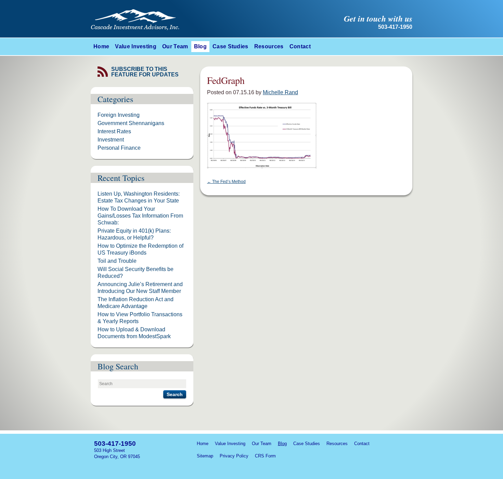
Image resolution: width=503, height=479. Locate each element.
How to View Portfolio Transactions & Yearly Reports (140, 317)
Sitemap (205, 455)
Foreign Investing (119, 115)
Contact (300, 46)
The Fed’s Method (226, 181)
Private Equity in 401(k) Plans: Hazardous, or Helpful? (134, 234)
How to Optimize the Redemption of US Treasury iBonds (140, 249)
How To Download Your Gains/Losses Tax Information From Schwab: (140, 215)
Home (101, 46)
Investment (111, 140)
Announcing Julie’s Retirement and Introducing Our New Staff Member (140, 287)
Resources (269, 46)
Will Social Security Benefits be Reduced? (135, 272)
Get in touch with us (378, 18)
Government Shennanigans (131, 123)
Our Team (175, 46)
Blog (200, 46)
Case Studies (230, 46)
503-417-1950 (115, 443)
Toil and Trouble (117, 261)
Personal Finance (119, 148)
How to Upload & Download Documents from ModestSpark (134, 333)
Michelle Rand (280, 92)
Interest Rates (114, 131)
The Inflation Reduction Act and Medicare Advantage (135, 302)
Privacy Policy (234, 455)
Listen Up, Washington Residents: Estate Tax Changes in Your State (139, 197)
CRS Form (265, 455)
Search (175, 394)
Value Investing (135, 46)
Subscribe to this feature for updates (145, 71)
